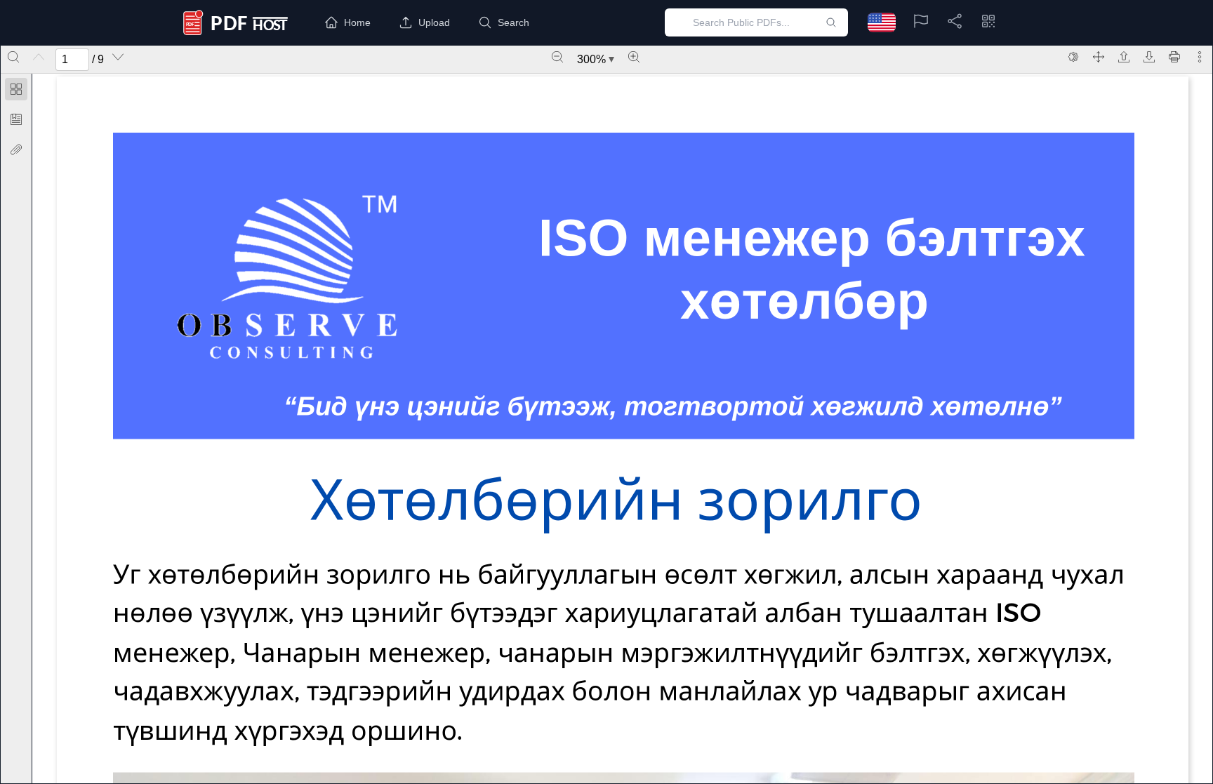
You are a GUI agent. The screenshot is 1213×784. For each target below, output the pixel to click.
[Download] (1149, 57)
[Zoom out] (557, 57)
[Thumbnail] (16, 89)
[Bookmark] (16, 119)
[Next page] (118, 57)
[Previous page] (38, 57)
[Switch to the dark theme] (1073, 57)
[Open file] (1124, 57)
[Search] (13, 57)
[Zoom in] (634, 57)
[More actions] (1199, 57)
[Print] (1174, 57)
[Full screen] (1098, 57)
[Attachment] (16, 149)
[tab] (16, 92)
